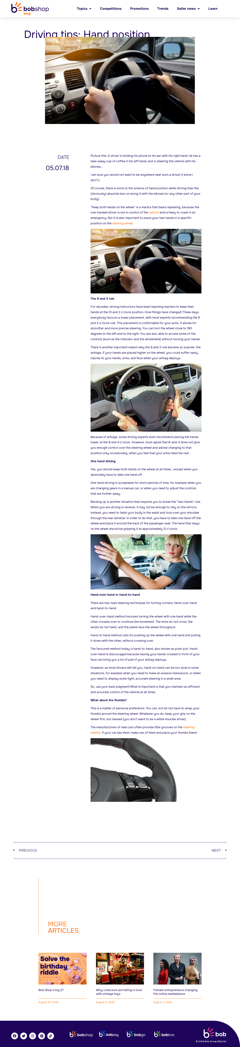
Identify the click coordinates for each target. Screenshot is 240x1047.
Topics (82, 9)
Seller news (186, 9)
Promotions (139, 9)
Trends (162, 9)
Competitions (111, 9)
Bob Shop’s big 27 (51, 990)
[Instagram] (32, 1036)
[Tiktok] (50, 1036)
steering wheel (122, 223)
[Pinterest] (41, 1036)
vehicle (154, 212)
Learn (213, 9)
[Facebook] (14, 1036)
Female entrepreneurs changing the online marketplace (175, 992)
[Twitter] (23, 1036)
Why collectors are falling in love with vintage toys (119, 992)
